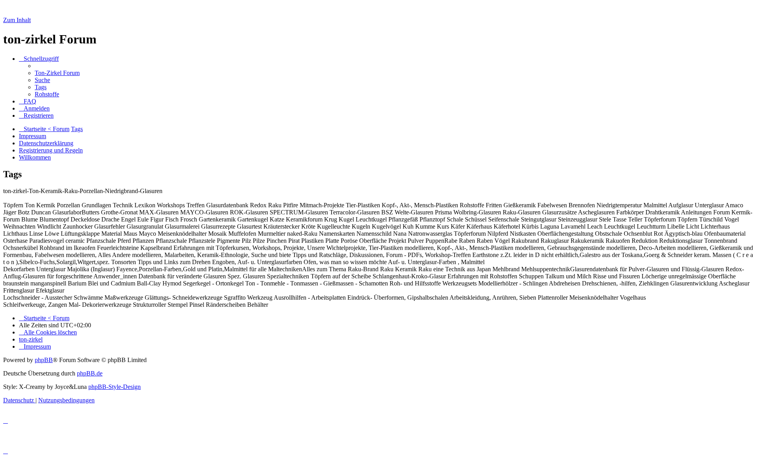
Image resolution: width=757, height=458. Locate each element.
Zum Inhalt (17, 20)
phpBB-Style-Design (114, 386)
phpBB (44, 360)
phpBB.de (90, 373)
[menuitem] (57, 72)
